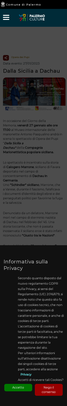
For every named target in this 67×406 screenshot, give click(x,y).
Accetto (18, 387)
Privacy (25, 374)
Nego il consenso (49, 390)
